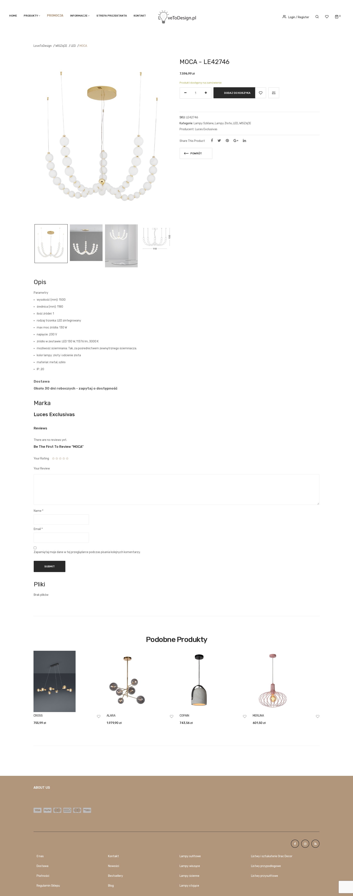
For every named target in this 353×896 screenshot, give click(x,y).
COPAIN (184, 715)
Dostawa (42, 866)
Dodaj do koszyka (237, 92)
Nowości (113, 866)
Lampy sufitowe (190, 856)
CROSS (38, 715)
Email (38, 529)
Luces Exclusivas (206, 129)
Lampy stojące (189, 885)
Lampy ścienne (189, 876)
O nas (40, 856)
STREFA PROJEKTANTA (111, 15)
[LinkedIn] (244, 140)
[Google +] (235, 140)
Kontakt (140, 15)
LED (73, 46)
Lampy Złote (223, 123)
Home (13, 15)
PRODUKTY (31, 15)
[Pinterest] (227, 140)
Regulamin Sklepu (48, 885)
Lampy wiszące (190, 866)
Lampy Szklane (204, 123)
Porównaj (273, 92)
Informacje (78, 15)
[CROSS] (67, 681)
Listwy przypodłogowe (266, 866)
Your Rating (41, 458)
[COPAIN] (213, 681)
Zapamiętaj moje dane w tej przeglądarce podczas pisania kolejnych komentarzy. (87, 552)
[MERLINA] (286, 681)
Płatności (43, 876)
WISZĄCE (61, 46)
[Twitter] (219, 140)
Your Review (42, 468)
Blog (111, 885)
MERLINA (258, 715)
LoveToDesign (43, 46)
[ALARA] (140, 681)
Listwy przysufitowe (264, 876)
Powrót (196, 153)
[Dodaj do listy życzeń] (260, 92)
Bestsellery (115, 876)
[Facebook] (212, 140)
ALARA (111, 715)
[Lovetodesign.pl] (176, 16)
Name (38, 511)
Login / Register (298, 17)
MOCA (83, 46)
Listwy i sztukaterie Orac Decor (271, 856)
